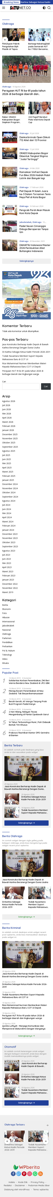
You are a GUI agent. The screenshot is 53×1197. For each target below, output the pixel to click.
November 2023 (10, 538)
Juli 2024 (6, 504)
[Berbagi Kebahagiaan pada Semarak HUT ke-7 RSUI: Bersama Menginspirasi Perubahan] (13, 34)
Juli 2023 (6, 554)
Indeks (12, 1182)
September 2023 (10, 546)
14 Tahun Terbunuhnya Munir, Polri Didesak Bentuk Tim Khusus (29, 723)
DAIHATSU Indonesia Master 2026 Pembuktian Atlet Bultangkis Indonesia (34, 248)
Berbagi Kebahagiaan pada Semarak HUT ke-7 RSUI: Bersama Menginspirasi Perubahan (13, 46)
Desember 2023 (10, 534)
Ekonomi (6, 609)
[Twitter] (18, 1174)
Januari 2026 (8, 430)
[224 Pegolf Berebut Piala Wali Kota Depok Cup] (39, 108)
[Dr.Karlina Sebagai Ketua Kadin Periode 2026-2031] (11, 798)
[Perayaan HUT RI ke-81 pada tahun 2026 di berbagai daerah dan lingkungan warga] (26, 69)
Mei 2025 (6, 463)
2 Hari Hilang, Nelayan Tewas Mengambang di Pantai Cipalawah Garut (29, 713)
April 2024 (7, 517)
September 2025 (10, 446)
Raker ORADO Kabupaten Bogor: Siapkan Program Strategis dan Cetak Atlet (12, 120)
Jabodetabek (25, 222)
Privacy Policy (37, 1182)
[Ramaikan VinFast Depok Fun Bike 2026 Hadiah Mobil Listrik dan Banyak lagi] (9, 174)
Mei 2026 (6, 413)
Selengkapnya (27, 261)
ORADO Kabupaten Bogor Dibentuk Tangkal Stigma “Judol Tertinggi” (33, 156)
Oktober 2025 (8, 442)
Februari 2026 (8, 426)
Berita (5, 605)
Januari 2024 (8, 529)
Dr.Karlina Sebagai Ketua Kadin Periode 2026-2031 (26, 351)
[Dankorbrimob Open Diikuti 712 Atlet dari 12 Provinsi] (9, 137)
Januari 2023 (8, 579)
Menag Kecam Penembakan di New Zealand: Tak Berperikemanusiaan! (26, 692)
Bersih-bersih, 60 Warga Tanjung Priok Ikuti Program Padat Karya (28, 702)
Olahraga (6, 86)
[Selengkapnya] (47, 1125)
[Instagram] (29, 1174)
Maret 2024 (7, 521)
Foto (4, 613)
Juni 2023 (6, 558)
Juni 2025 (6, 459)
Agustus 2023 (8, 550)
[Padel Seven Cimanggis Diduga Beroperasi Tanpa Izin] (9, 227)
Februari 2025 (8, 475)
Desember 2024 (10, 484)
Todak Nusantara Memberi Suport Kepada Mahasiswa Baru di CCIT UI (34, 811)
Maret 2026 (7, 422)
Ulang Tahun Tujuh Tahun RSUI (37, 45)
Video (5, 659)
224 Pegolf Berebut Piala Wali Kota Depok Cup (39, 120)
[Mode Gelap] (44, 7)
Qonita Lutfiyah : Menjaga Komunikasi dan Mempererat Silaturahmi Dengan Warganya (23, 1027)
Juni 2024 (6, 509)
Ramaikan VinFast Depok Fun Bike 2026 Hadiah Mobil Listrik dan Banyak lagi (34, 175)
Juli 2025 (6, 455)
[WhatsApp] (35, 1174)
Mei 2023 (6, 563)
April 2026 (7, 417)
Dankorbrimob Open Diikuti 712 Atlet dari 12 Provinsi (34, 139)
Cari (4, 381)
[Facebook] (13, 1174)
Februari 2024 (8, 525)
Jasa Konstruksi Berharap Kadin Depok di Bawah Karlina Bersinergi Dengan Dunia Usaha (25, 787)
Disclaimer (20, 1185)
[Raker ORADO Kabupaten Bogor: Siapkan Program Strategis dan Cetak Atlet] (13, 108)
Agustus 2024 (8, 500)
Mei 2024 (6, 513)
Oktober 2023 (8, 542)
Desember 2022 (10, 583)
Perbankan (7, 646)
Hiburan (6, 617)
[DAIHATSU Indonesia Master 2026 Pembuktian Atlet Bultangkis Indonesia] (9, 247)
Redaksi (8, 1185)
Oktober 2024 (8, 492)
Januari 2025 (8, 480)
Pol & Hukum (8, 650)
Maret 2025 (7, 471)
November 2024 (10, 488)
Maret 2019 (7, 592)
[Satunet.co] (20, 7)
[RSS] (40, 1174)
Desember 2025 (10, 434)
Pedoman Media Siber (39, 1185)
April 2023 (7, 567)
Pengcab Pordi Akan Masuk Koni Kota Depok (34, 212)
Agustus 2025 (8, 450)
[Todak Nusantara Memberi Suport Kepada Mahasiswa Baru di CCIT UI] (11, 812)
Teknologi (7, 654)
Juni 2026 (6, 409)
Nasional (6, 629)
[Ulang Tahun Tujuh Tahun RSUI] (39, 34)
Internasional (8, 621)
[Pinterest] (24, 1174)
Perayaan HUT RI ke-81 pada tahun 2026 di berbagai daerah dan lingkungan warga (23, 94)
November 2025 (10, 438)
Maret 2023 (7, 571)
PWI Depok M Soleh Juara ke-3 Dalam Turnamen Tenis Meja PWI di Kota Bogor (35, 194)
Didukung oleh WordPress (17, 1189)
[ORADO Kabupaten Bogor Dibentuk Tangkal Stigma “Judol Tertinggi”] (9, 155)
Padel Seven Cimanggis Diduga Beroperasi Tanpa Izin (33, 229)
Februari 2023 (8, 575)
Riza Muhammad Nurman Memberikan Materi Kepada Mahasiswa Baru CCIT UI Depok (24, 1006)
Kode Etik (23, 1182)
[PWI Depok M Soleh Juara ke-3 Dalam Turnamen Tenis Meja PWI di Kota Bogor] (9, 193)
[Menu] (4, 7)
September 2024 (10, 496)
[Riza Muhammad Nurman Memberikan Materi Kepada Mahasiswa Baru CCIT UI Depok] (39, 1136)
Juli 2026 (6, 405)
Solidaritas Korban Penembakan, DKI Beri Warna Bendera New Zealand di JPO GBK (29, 681)
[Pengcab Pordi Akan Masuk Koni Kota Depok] (9, 210)
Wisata (5, 663)
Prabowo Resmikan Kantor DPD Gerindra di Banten (29, 734)
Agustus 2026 (8, 401)
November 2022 (10, 588)
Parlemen (6, 638)
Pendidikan (7, 642)
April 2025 (7, 467)
